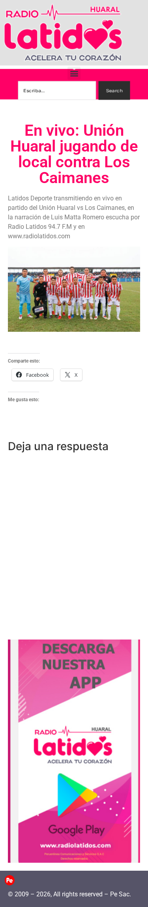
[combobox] (57, 90)
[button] (74, 73)
